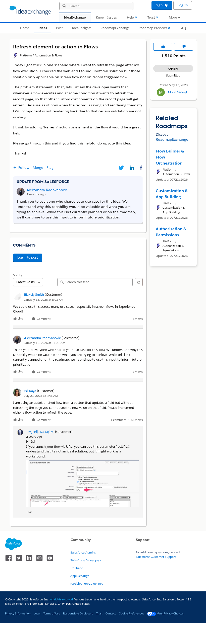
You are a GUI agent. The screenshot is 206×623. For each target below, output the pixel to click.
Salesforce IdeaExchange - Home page (30, 10)
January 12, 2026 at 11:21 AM (44, 343)
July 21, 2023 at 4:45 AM (41, 396)
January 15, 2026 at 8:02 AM (44, 299)
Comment (43, 319)
